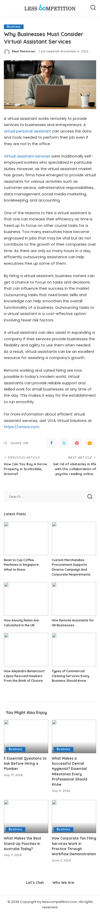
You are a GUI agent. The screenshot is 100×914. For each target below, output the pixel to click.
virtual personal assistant (27, 131)
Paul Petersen (23, 51)
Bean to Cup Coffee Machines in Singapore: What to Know (21, 564)
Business (14, 26)
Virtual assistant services (27, 156)
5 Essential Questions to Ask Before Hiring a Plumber (25, 763)
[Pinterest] (77, 443)
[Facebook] (51, 443)
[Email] (90, 443)
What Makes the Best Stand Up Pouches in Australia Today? (22, 843)
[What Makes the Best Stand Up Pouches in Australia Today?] (26, 816)
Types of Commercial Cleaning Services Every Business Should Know (70, 676)
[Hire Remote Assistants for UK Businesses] (74, 599)
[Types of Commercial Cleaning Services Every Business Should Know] (74, 649)
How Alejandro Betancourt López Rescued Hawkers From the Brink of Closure (24, 676)
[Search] (93, 7)
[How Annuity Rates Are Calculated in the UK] (26, 599)
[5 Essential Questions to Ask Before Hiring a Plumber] (26, 736)
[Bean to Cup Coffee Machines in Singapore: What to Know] (26, 538)
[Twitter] (64, 443)
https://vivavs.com (21, 426)
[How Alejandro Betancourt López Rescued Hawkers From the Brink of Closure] (26, 649)
